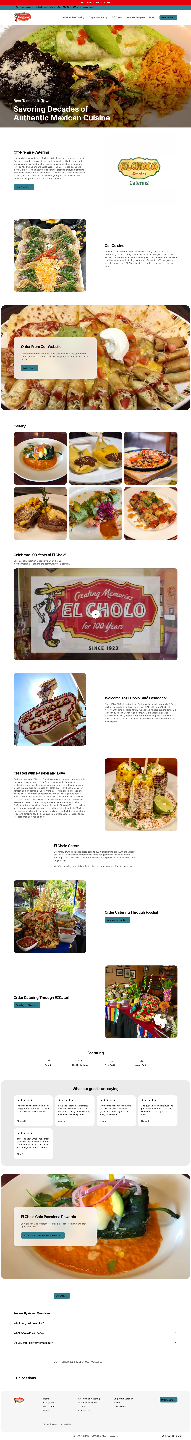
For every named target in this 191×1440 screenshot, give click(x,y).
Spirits (81, 1406)
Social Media (120, 1406)
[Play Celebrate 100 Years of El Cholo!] (95, 614)
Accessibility (66, 1424)
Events (117, 1402)
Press (46, 1410)
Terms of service (50, 1424)
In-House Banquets (135, 17)
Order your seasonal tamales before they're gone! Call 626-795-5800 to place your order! (55, 7)
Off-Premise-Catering (73, 17)
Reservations (49, 1406)
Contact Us (84, 1410)
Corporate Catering (98, 17)
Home (46, 1398)
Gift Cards (117, 17)
